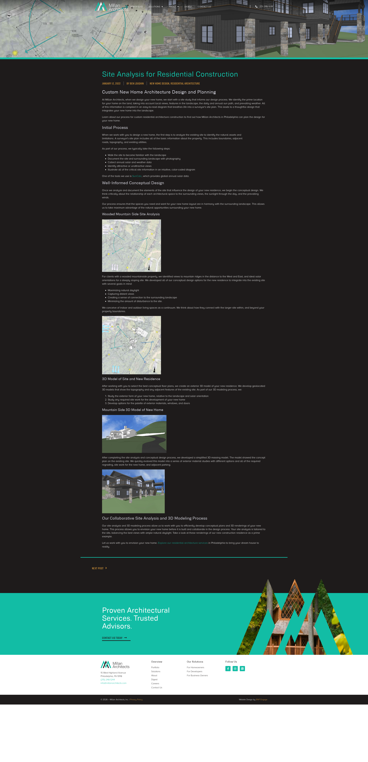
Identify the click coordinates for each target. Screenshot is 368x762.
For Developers (194, 671)
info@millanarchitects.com (113, 683)
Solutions (154, 6)
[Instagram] (235, 668)
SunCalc (137, 176)
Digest (188, 6)
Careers (155, 683)
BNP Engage (261, 699)
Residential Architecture (185, 83)
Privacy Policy (136, 699)
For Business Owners (197, 675)
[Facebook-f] (228, 668)
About (172, 6)
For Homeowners (195, 667)
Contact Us (204, 6)
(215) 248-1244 (108, 679)
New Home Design (159, 83)
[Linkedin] (242, 668)
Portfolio (136, 6)
